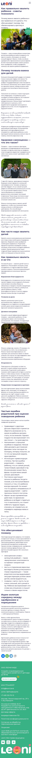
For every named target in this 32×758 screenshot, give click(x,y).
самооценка (22, 105)
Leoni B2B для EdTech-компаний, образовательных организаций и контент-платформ (15, 732)
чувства (3, 357)
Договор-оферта (8, 712)
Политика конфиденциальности (15, 719)
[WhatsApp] (7, 656)
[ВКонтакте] (3, 656)
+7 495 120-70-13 (7, 695)
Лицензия (5, 727)
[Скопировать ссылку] (15, 656)
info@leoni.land (7, 688)
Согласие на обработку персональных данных (11, 723)
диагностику (6, 220)
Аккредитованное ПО (10, 715)
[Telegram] (11, 656)
